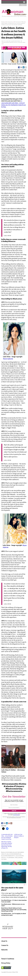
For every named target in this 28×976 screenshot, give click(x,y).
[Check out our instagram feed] (11, 823)
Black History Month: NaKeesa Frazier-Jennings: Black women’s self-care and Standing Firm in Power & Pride (13, 909)
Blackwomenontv (8, 855)
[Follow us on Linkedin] (7, 823)
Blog (15, 42)
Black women (8, 852)
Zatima (4, 859)
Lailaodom (19, 855)
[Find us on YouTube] (9, 823)
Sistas (3, 857)
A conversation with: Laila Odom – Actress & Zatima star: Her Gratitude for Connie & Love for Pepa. (13, 104)
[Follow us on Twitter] (4, 823)
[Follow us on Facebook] (2, 823)
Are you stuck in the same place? (12, 888)
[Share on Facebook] (19, 67)
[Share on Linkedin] (23, 67)
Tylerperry (10, 857)
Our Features (9, 22)
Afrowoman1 (16, 41)
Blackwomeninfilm (14, 854)
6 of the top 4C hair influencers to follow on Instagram (19, 836)
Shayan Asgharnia (8, 359)
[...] (25, 897)
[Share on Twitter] (21, 67)
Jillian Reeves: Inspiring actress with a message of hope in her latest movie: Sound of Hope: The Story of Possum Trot (6, 845)
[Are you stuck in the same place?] (14, 882)
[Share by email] (26, 67)
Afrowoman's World (8, 42)
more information (16, 814)
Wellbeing (19, 857)
